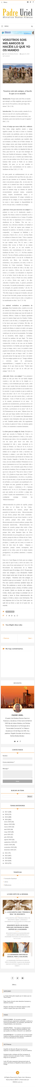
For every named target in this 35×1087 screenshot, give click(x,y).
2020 (6, 819)
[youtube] (28, 2)
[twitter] (30, 2)
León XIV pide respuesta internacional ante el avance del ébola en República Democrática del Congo (17, 1063)
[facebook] (33, 2)
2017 (6, 812)
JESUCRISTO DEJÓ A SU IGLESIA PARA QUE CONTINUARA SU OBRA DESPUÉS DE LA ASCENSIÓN (18, 927)
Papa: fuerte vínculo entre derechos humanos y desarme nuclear (17, 1002)
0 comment (7, 56)
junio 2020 (7, 834)
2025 (6, 863)
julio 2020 (7, 837)
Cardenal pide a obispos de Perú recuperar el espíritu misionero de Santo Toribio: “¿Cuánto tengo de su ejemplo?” (17, 1056)
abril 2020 (7, 829)
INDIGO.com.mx (17, 1082)
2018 (6, 814)
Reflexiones (10, 611)
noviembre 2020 (9, 847)
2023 (6, 858)
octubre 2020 (8, 844)
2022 (6, 855)
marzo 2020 (8, 827)
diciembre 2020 (9, 849)
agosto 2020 (8, 839)
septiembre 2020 (9, 842)
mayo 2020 (7, 832)
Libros (6, 882)
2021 (6, 853)
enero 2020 (7, 821)
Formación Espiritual (10, 878)
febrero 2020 (8, 824)
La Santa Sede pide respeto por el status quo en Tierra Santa (17, 996)
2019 (6, 817)
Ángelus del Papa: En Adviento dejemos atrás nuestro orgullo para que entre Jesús (17, 1007)
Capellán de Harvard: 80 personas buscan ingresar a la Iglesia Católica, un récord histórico (18, 1049)
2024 (6, 860)
